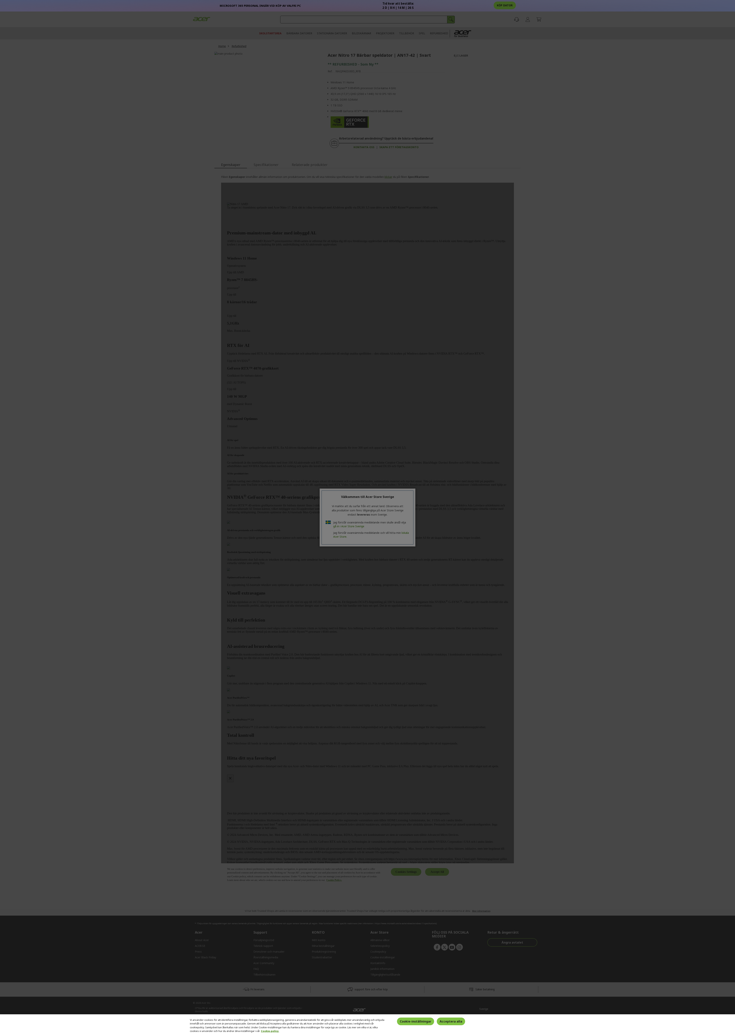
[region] (367, 1024)
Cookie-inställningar (415, 1021)
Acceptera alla (451, 1021)
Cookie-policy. (270, 1031)
